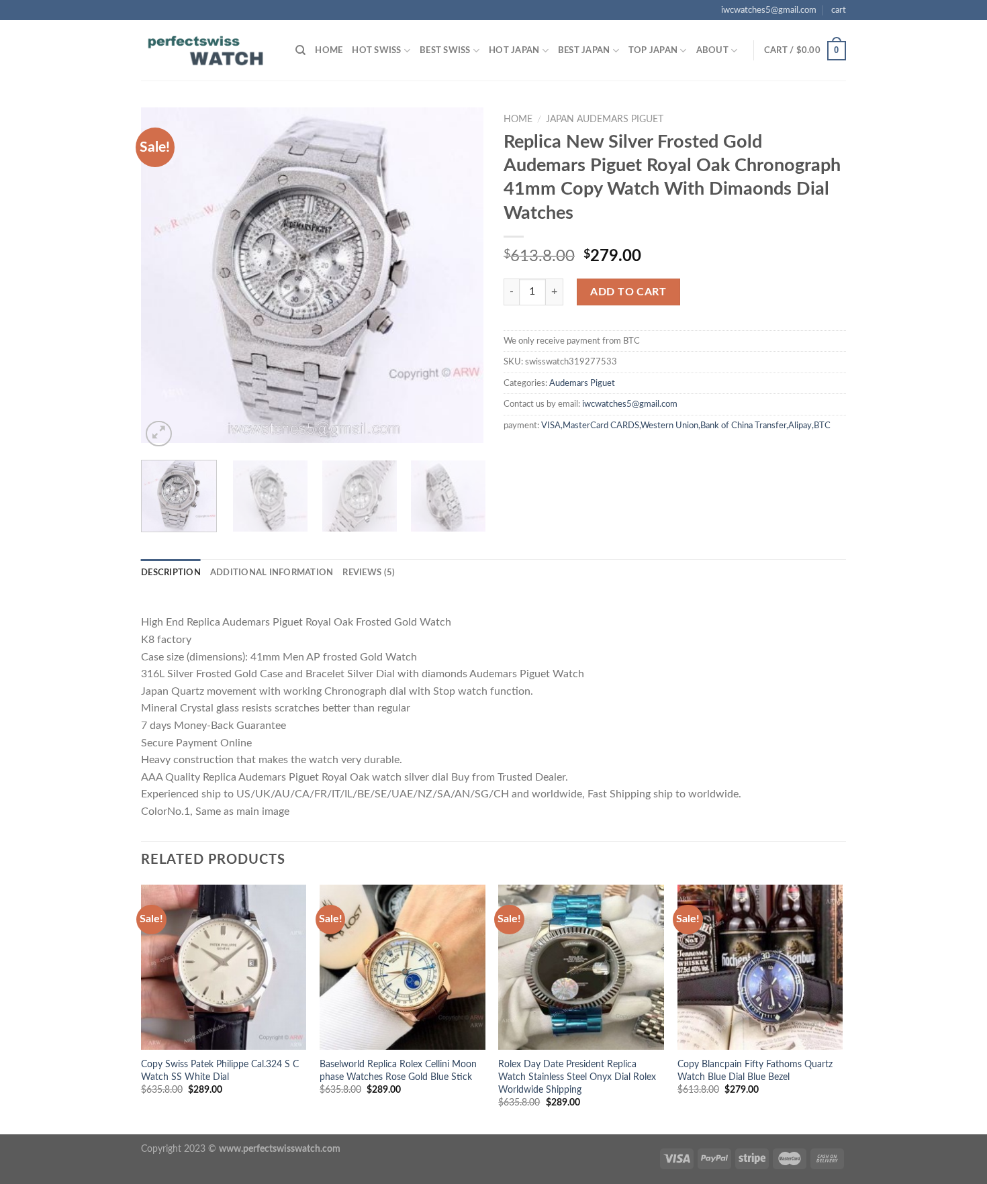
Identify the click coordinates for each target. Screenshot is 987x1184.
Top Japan (652, 50)
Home (328, 50)
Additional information (272, 573)
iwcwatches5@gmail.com (768, 10)
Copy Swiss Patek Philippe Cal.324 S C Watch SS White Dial (220, 1070)
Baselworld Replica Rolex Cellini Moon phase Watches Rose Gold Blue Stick (398, 1070)
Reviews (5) (368, 573)
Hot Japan (514, 50)
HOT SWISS (376, 50)
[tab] (171, 572)
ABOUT (712, 50)
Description (171, 573)
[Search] (300, 50)
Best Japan (584, 50)
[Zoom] (159, 434)
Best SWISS (445, 50)
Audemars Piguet (582, 383)
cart (838, 10)
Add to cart (628, 292)
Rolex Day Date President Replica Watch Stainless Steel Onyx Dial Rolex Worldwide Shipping (577, 1076)
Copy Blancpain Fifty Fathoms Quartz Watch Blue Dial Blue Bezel (755, 1070)
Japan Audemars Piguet (604, 119)
